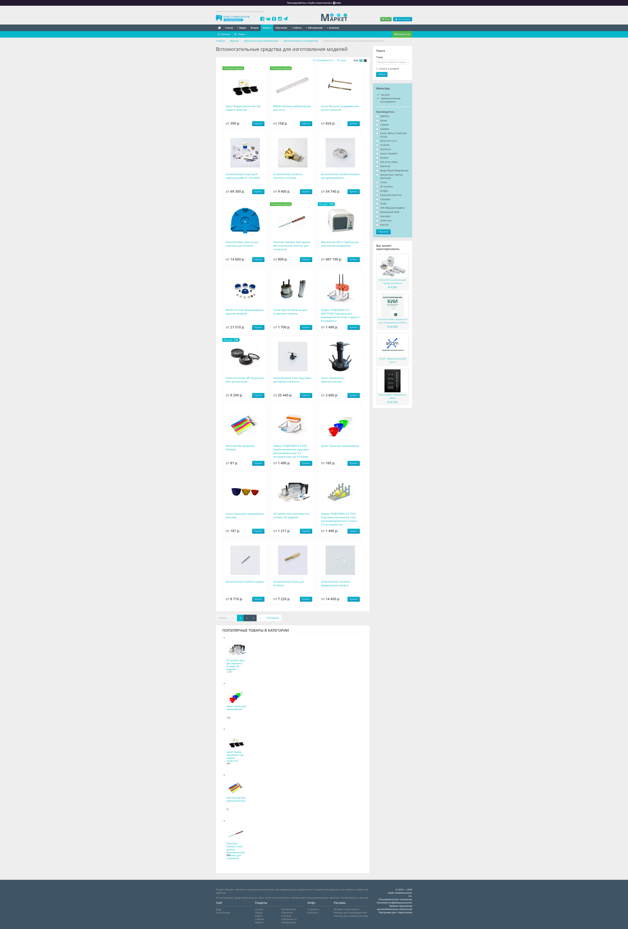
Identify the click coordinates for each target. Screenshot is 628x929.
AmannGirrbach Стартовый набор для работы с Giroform (243, 176)
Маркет (267, 27)
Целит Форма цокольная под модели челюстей (243, 107)
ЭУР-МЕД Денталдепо (392, 207)
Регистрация (403, 19)
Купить (258, 123)
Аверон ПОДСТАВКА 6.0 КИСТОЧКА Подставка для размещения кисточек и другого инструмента (340, 315)
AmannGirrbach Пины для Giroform (288, 583)
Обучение (281, 27)
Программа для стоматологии (395, 912)
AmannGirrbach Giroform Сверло (245, 581)
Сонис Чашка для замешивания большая (245, 515)
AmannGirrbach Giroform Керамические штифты (335, 583)
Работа (297, 27)
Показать (383, 231)
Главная (220, 40)
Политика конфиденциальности (394, 902)
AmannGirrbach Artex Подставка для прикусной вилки (292, 379)
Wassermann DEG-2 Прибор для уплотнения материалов (339, 243)
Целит (383, 120)
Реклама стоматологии (346, 909)
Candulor (385, 199)
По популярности (322, 60)
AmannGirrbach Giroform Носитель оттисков (287, 176)
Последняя (273, 617)
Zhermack (385, 149)
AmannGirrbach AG (390, 195)
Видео (242, 27)
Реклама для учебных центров (351, 915)
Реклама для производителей (350, 912)
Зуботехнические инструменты (390, 100)
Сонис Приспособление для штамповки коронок (290, 311)
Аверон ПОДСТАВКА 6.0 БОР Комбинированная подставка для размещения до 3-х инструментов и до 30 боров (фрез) (291, 451)
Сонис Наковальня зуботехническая (332, 379)
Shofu (383, 203)
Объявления (315, 27)
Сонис (383, 182)
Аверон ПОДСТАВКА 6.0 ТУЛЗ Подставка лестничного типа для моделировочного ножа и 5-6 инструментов (339, 519)
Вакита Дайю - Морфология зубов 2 (392, 396)
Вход (387, 19)
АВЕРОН (384, 116)
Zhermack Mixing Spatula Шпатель (240, 447)
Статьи (229, 27)
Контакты (312, 912)
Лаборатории (289, 922)
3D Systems (386, 186)
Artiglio (384, 190)
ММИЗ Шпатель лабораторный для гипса (292, 107)
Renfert (384, 157)
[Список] (365, 60)
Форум (255, 27)
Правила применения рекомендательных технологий (394, 907)
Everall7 (384, 224)
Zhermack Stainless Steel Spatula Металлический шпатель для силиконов (291, 245)
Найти (381, 74)
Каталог (225, 34)
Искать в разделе (389, 68)
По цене (341, 60)
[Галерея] (361, 60)
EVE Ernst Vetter (389, 162)
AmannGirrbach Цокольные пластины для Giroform (242, 243)
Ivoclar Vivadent (389, 153)
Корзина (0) (403, 34)
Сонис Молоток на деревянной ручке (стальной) (340, 107)
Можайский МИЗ (389, 212)
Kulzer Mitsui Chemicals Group (393, 135)
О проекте (313, 909)
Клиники (333, 27)
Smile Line (386, 220)
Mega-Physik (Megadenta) (394, 170)
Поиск (241, 34)
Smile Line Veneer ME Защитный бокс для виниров (245, 379)
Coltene (384, 124)
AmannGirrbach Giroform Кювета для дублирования (340, 176)
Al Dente (385, 145)
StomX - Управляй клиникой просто (392, 360)
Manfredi (385, 166)
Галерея (259, 919)
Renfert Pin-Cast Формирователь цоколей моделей (245, 311)
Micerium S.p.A (388, 140)
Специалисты (289, 919)
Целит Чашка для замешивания (340, 445)
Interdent (385, 216)
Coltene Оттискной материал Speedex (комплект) (393, 281)
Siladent (384, 128)
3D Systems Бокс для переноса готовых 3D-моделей (291, 515)
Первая (222, 617)
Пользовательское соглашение (395, 899)
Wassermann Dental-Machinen (391, 176)
